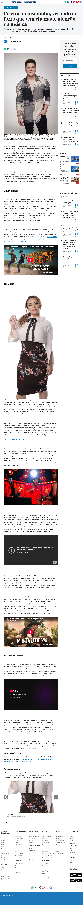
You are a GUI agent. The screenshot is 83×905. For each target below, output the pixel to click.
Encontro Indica (73, 854)
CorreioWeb (33, 831)
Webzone (31, 840)
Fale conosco (18, 857)
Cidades (3, 838)
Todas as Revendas (60, 851)
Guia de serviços (46, 844)
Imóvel (45, 831)
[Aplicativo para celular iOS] (76, 875)
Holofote (3, 857)
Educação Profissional (20, 853)
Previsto (17, 865)
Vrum (58, 831)
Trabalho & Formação (20, 838)
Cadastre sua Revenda (61, 853)
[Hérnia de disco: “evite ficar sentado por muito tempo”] (75, 179)
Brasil (2, 842)
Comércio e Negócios (47, 877)
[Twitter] (71, 2)
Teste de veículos (60, 840)
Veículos (44, 868)
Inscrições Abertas (19, 870)
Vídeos (57, 844)
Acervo (12, 37)
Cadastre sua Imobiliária (48, 857)
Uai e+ (71, 864)
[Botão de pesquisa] (9, 2)
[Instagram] (74, 2)
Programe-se (32, 850)
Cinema (30, 848)
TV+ (30, 857)
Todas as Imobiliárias (47, 855)
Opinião (3, 855)
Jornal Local (72, 836)
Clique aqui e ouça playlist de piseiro (16, 439)
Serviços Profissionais (47, 875)
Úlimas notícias (45, 842)
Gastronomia (32, 838)
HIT (29, 855)
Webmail (31, 842)
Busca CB (3, 874)
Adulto (43, 873)
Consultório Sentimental (34, 836)
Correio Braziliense (5, 832)
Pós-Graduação (18, 855)
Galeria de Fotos (46, 851)
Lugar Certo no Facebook (48, 853)
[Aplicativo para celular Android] (76, 880)
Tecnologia (3, 859)
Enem (16, 842)
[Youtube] (77, 2)
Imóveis (44, 865)
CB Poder (72, 838)
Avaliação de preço (60, 842)
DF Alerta (72, 834)
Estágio (16, 840)
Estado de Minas (73, 860)
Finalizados (17, 872)
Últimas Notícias (19, 844)
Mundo (3, 846)
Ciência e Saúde (5, 853)
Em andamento (18, 868)
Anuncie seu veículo (60, 836)
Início (5, 37)
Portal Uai (72, 862)
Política (3, 840)
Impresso (4, 865)
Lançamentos (45, 840)
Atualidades (72, 852)
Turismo (3, 861)
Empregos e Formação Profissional (47, 870)
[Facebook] (68, 2)
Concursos (19, 861)
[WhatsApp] (65, 2)
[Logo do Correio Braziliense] (24, 2)
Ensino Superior (18, 836)
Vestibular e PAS (19, 849)
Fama (30, 834)
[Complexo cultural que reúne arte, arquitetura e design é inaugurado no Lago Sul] (75, 159)
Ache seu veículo (60, 834)
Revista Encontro (73, 844)
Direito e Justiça (5, 869)
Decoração (44, 849)
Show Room (45, 847)
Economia (3, 844)
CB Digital (3, 872)
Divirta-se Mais (34, 845)
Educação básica (19, 834)
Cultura (16, 847)
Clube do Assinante (5, 876)
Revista (71, 850)
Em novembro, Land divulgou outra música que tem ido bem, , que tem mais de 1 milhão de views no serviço (30, 239)
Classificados (47, 861)
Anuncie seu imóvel (46, 836)
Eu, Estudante (20, 831)
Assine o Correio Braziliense (5, 879)
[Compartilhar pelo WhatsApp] (75, 89)
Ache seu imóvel (46, 834)
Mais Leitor (31, 859)
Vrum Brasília (73, 840)
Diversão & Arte (5, 848)
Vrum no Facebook (60, 849)
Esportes (3, 851)
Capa (2, 836)
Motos (57, 847)
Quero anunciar (45, 863)
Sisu (16, 851)
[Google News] (80, 2)
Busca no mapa (45, 838)
